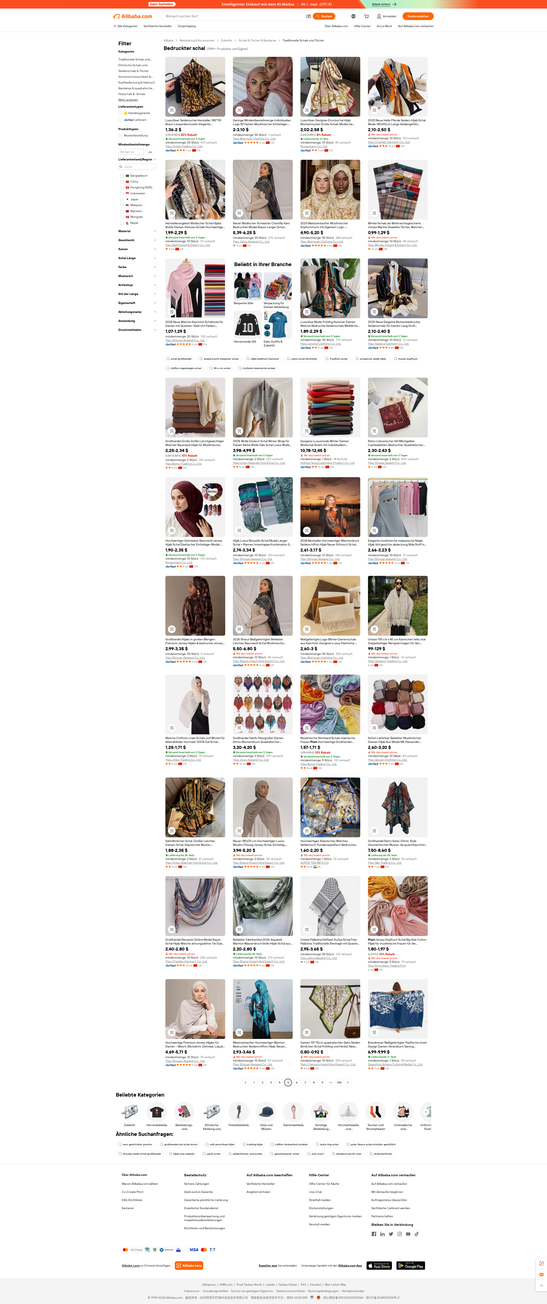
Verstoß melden (319, 1224)
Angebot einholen (258, 1192)
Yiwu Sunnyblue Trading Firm (387, 965)
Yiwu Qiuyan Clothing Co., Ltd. (387, 759)
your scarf (318, 1153)
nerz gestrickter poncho (137, 1144)
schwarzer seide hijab (373, 358)
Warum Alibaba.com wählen (140, 1183)
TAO (303, 1284)
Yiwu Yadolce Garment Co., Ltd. (388, 343)
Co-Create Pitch (133, 1192)
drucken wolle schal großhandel (142, 1153)
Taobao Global (287, 1284)
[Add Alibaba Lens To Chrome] (189, 1265)
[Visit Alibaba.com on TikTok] (416, 1234)
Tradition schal (338, 358)
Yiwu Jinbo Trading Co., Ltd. (183, 759)
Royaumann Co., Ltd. (314, 146)
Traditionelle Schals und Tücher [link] (303, 40)
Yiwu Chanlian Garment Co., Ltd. (389, 142)
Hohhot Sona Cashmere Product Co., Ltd (327, 463)
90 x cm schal (222, 368)
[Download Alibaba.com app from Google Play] (410, 1265)
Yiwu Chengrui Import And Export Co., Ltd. (328, 1064)
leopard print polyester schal (221, 358)
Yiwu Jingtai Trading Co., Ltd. (184, 146)
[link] (541, 1263)
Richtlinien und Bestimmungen (204, 1228)
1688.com (225, 1284)
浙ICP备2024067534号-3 (382, 1297)
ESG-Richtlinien (132, 1200)
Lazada (270, 1284)
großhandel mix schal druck (180, 1144)
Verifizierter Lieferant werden (390, 1208)
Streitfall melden (320, 1200)
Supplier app (268, 1265)
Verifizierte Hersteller (261, 1183)
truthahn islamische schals (259, 368)
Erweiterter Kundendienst (201, 1208)
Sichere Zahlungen (196, 1183)
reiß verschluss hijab (222, 1144)
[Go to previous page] (245, 1082)
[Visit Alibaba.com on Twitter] (391, 1234)
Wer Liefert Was (335, 1284)
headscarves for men (349, 1153)
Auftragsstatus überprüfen (389, 1200)
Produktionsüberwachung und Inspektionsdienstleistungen (204, 1218)
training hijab (255, 1144)
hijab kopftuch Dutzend (265, 358)
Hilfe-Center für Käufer (324, 1183)
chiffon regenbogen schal (186, 368)
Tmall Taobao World (249, 1284)
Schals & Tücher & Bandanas (257, 40)
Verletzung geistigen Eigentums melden (335, 1216)
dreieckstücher (383, 1153)
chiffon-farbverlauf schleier (291, 1144)
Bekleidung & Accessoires (197, 40)
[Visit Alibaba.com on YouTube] (408, 1234)
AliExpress (209, 1284)
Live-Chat (315, 1192)
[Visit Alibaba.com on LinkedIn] (382, 1234)
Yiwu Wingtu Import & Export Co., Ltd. (392, 245)
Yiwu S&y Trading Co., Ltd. (385, 862)
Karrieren (128, 1208)
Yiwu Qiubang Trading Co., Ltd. (388, 661)
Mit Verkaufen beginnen (387, 1192)
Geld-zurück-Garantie (198, 1192)
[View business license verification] (312, 1297)
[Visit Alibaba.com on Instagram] (399, 1234)
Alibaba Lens (131, 1265)
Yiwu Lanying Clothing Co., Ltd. (320, 343)
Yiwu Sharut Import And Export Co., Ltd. (259, 661)
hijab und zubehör (184, 1153)
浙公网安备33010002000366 (343, 1297)
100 (339, 1082)
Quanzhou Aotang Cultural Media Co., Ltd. (395, 1064)
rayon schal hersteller (304, 358)
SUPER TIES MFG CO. (314, 862)
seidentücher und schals (247, 1153)
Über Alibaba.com (134, 1174)
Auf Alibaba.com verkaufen (389, 1183)
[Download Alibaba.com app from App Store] (379, 1265)
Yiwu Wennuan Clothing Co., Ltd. (254, 138)
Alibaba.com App (350, 1265)
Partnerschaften (382, 1216)
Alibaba (168, 40)
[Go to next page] (348, 1082)
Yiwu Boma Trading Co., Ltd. (183, 463)
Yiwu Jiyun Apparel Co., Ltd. (251, 759)
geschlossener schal (287, 1153)
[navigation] (137, 562)
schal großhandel (181, 358)
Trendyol (315, 1284)
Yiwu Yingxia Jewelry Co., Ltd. (387, 463)
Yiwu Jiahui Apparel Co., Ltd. (251, 241)
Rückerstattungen (321, 1208)
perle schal (213, 1153)
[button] (308, 16)
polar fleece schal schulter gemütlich (373, 1144)
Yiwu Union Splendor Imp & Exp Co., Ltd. (259, 463)
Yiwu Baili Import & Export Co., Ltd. (187, 245)
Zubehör (226, 40)
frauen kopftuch (408, 358)
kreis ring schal (329, 1144)
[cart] (367, 17)
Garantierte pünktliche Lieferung (206, 1200)
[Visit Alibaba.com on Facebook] (373, 1234)
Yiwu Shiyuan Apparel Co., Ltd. (185, 340)
